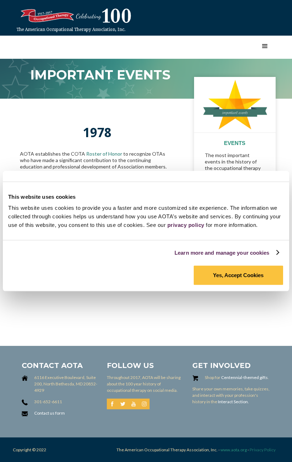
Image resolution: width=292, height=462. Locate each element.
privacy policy (185, 225)
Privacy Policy (263, 449)
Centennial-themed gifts (244, 377)
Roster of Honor (104, 154)
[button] (265, 46)
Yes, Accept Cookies (238, 275)
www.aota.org (233, 449)
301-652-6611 (48, 401)
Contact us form (49, 413)
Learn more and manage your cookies (221, 252)
